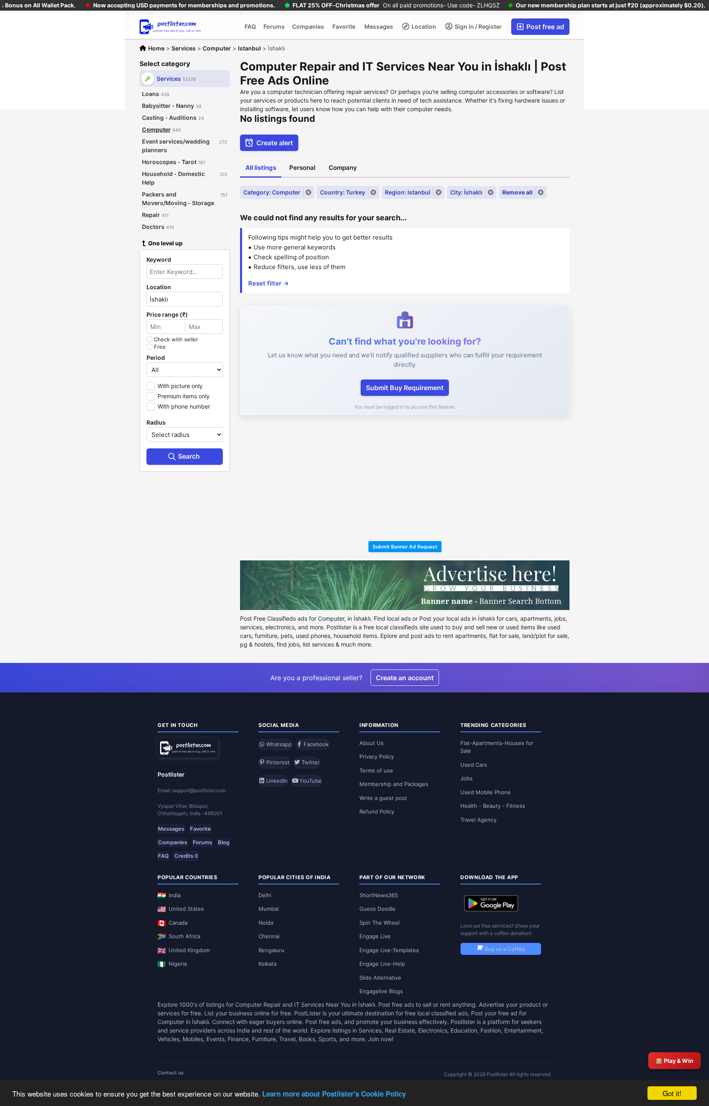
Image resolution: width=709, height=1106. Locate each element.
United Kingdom (189, 950)
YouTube (310, 780)
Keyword (158, 259)
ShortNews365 (378, 895)
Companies (308, 26)
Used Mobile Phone (485, 792)
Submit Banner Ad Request (405, 547)
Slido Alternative (380, 977)
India (175, 895)
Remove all (517, 192)
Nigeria (178, 963)
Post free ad (544, 27)
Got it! (672, 1093)
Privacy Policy (376, 756)
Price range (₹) (167, 314)
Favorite (343, 26)
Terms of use (376, 770)
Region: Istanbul (407, 192)
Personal (302, 167)
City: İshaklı (466, 192)
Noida (265, 922)
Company (343, 167)
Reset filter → (268, 283)
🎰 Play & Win (674, 1060)
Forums (274, 26)
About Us (371, 743)
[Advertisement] (404, 479)
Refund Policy (376, 811)
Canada (178, 922)
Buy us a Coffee (504, 949)
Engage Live (375, 936)
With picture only (180, 385)
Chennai (268, 936)
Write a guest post (383, 798)
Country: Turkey (342, 192)
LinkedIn (276, 780)
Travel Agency (478, 819)
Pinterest (277, 762)
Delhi (264, 895)
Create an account (405, 678)
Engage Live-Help (382, 963)
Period (155, 357)
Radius (156, 422)
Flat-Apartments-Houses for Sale (496, 747)
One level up (165, 243)
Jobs (466, 778)
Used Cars (473, 764)
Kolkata (267, 963)
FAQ (250, 26)
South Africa (184, 936)
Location (423, 26)
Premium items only (184, 396)
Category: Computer (271, 192)
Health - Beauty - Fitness (492, 805)
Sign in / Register (477, 26)
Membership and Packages (393, 784)
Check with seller (176, 339)
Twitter (310, 762)
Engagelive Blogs (381, 991)
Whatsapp (278, 744)
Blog (223, 842)
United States (186, 908)
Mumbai (268, 908)
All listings (260, 167)
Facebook (315, 744)
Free (160, 347)
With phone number (184, 406)
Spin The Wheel (379, 922)
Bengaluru (271, 950)
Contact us (171, 1072)
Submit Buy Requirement (405, 388)
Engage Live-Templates (389, 950)
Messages (378, 26)
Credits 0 (186, 855)
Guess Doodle (377, 908)
